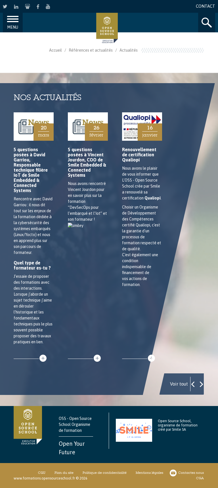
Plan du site (64, 473)
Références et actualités (91, 50)
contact (205, 6)
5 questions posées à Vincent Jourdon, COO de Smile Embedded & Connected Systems (87, 162)
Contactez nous (191, 473)
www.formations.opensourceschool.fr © (46, 478)
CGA (200, 478)
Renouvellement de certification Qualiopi (139, 154)
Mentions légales (149, 473)
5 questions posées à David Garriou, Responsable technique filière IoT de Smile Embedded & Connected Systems (31, 170)
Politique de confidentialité (105, 473)
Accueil (55, 50)
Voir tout (179, 383)
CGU (41, 473)
